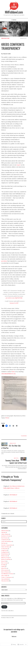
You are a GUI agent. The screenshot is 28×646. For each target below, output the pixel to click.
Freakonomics (4, 548)
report (18, 165)
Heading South (4, 552)
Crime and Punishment (6, 541)
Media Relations (5, 38)
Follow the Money (5, 546)
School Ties (4, 568)
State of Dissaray (5, 572)
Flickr (7, 418)
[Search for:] (14, 521)
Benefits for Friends (6, 536)
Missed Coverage (5, 557)
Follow (4, 606)
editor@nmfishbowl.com (8, 373)
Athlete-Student (5, 534)
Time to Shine (4, 575)
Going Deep (4, 550)
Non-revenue (4, 563)
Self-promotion (4, 570)
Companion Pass (5, 539)
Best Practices (4, 537)
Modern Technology (6, 559)
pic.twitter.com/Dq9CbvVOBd (14, 298)
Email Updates (5, 596)
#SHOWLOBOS (4, 530)
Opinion (3, 566)
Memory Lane (4, 555)
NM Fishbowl (13, 495)
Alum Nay (3, 532)
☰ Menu (14, 20)
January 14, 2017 (14, 303)
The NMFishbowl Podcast (7, 573)
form (13, 371)
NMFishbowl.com (14, 12)
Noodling (3, 564)
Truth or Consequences (6, 577)
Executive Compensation (7, 545)
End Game (3, 543)
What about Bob (5, 580)
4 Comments (24, 435)
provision (4, 261)
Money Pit (3, 561)
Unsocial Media (4, 579)
